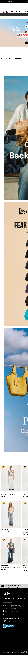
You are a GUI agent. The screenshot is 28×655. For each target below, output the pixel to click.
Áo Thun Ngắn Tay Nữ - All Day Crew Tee (10, 567)
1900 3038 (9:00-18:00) (12, 614)
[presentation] (2, 58)
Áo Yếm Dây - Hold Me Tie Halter (9, 494)
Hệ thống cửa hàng (8, 1)
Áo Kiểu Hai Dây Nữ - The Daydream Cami (11, 531)
